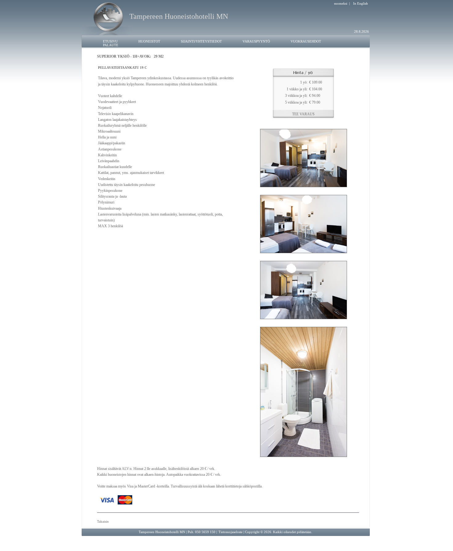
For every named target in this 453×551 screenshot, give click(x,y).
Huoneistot (149, 41)
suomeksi (340, 3)
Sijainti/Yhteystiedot (201, 41)
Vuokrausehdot (306, 41)
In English (360, 3)
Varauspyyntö (256, 41)
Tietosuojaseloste (230, 532)
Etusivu (110, 41)
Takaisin (103, 521)
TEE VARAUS (303, 114)
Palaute (110, 45)
